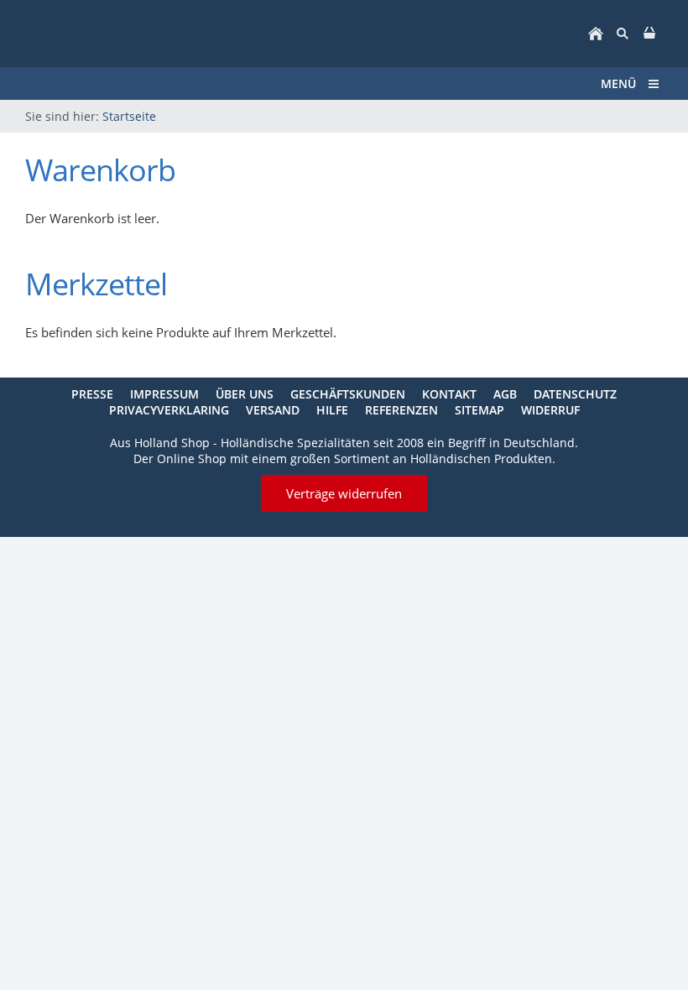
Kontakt (449, 394)
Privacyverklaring (169, 410)
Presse (92, 394)
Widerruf (550, 410)
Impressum (164, 394)
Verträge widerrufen (344, 493)
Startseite (129, 116)
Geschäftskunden (347, 394)
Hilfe (332, 410)
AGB (505, 394)
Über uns (245, 394)
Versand (273, 410)
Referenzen (401, 410)
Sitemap (479, 410)
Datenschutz (575, 394)
